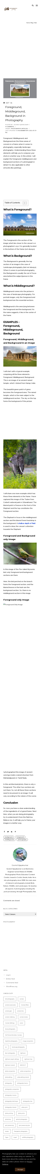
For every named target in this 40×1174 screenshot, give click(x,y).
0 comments (9, 126)
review (7, 1131)
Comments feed (12, 983)
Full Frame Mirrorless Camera (13, 1035)
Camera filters (25, 1005)
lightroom (23, 1053)
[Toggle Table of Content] (23, 203)
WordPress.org (11, 986)
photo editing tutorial (23, 1077)
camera (22, 999)
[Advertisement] (20, 57)
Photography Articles (19, 128)
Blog (32, 23)
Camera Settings (10, 1023)
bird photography (9, 999)
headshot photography (11, 1041)
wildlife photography (27, 1137)
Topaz (6, 1137)
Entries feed (10, 979)
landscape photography (18, 1047)
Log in (8, 975)
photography (22, 839)
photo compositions (25, 1071)
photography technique (11, 1101)
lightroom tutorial (10, 1065)
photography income (10, 1095)
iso (6, 1047)
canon (21, 1023)
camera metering (10, 1017)
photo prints (21, 1113)
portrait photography (21, 1119)
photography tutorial (10, 1107)
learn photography (10, 1053)
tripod (15, 1137)
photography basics (22, 1083)
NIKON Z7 (23, 1065)
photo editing (8, 1077)
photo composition (10, 1071)
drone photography (10, 1029)
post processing (9, 1125)
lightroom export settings (12, 1059)
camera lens (20, 1011)
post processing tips (24, 1125)
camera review (24, 1017)
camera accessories (10, 1005)
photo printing (9, 1113)
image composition (28, 1041)
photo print (25, 1107)
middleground (9, 839)
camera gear (8, 1011)
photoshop (8, 1119)
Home (28, 23)
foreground (20, 837)
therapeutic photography (20, 1131)
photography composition (12, 1089)
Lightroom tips (28, 1059)
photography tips (27, 1101)
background (9, 837)
